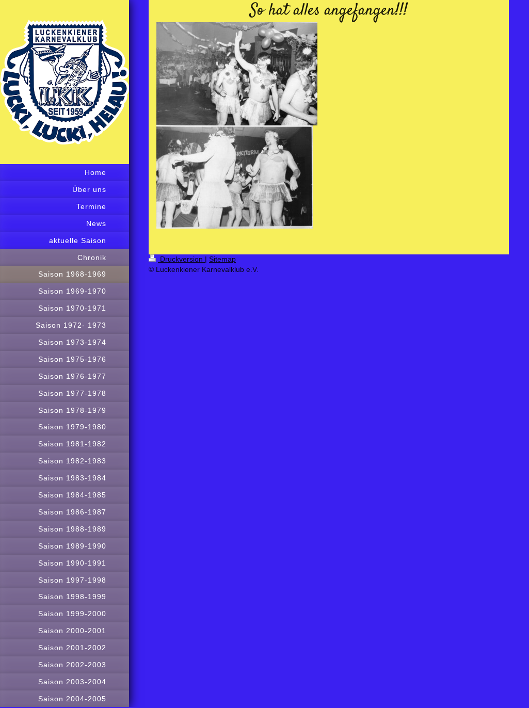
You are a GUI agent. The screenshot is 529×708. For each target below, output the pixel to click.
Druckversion (181, 259)
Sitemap (222, 259)
